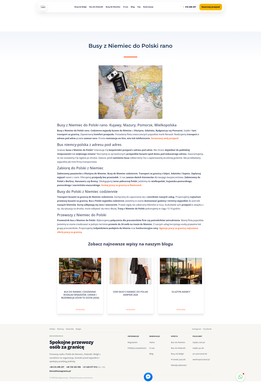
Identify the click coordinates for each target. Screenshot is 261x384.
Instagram (196, 329)
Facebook (207, 329)
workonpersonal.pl (201, 359)
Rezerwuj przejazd (211, 7)
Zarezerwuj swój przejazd (164, 138)
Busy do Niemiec (113, 7)
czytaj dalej (80, 309)
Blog (133, 7)
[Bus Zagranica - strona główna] (43, 7)
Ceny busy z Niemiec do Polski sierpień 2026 (130, 293)
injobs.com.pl (199, 342)
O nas (125, 7)
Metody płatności (179, 365)
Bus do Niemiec (178, 342)
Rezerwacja (148, 7)
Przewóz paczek (178, 359)
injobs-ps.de (198, 348)
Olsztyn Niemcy (181, 291)
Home (152, 342)
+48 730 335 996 (73, 367)
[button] (240, 377)
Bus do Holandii (96, 7)
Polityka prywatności (137, 348)
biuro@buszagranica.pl (60, 371)
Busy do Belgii (80, 7)
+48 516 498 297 (56, 367)
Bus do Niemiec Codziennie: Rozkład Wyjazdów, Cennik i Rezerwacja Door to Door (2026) (80, 294)
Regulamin (132, 342)
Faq (138, 7)
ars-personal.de (200, 353)
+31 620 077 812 (94, 367)
